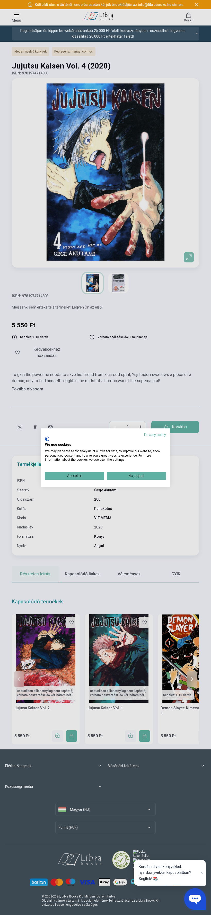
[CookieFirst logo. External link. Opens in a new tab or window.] (47, 439)
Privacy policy (155, 435)
